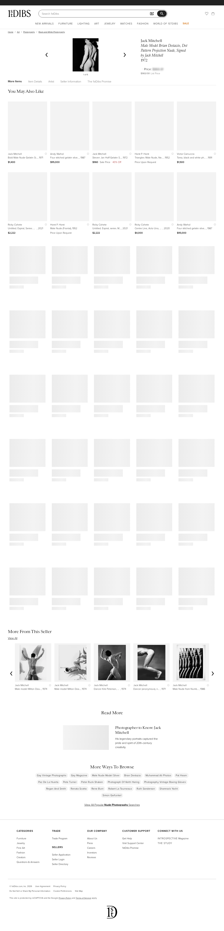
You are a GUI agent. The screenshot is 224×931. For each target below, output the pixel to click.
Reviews (91, 857)
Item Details (35, 81)
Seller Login (58, 859)
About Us (92, 838)
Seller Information (70, 81)
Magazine (173, 838)
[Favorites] (206, 13)
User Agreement (42, 886)
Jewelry (109, 23)
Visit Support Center (133, 843)
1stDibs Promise (130, 847)
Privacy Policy (59, 886)
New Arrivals (44, 23)
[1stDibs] (19, 13)
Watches (126, 23)
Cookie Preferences (62, 890)
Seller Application (61, 854)
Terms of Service (83, 897)
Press (90, 843)
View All (12, 638)
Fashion (143, 23)
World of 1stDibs (165, 23)
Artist (51, 81)
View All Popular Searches (112, 805)
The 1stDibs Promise (99, 81)
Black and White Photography (51, 31)
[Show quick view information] (45, 154)
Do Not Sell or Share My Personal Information (29, 890)
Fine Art (21, 847)
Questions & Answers (28, 862)
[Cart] (213, 13)
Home (10, 31)
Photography (29, 31)
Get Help (127, 838)
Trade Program (59, 838)
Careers (91, 847)
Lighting (84, 23)
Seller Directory (60, 864)
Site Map (79, 890)
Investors (92, 852)
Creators (21, 857)
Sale (186, 23)
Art (96, 23)
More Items (15, 81)
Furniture (65, 23)
